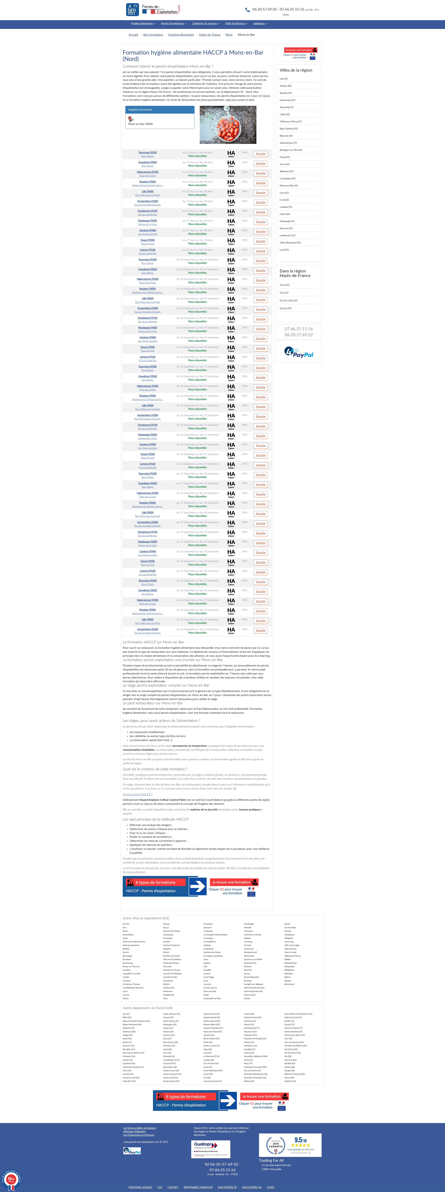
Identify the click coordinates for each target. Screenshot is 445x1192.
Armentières (128, 935)
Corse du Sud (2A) (131, 1078)
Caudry (126, 977)
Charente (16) (129, 1063)
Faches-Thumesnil (171, 945)
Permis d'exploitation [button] (173, 23)
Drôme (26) (168, 1032)
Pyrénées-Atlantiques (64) (255, 1074)
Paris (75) (248, 1063)
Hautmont (168, 991)
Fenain (166, 952)
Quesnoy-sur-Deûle (253, 959)
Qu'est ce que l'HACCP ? (137, 794)
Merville (247, 928)
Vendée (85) (289, 1063)
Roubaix (248, 981)
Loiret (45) (208, 1074)
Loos (206, 981)
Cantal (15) (128, 1060)
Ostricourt (248, 949)
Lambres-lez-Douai (212, 952)
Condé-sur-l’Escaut (131, 984)
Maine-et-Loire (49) (252, 1017)
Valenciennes (290, 949)
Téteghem (288, 938)
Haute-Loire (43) (170, 1078)
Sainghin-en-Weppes (253, 984)
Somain (287, 931)
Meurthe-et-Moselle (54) (255, 1039)
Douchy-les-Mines (171, 931)
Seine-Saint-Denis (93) (294, 1035)
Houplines (208, 924)
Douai (166, 928)
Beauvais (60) (286, 136)
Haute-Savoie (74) (212, 1017)
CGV (159, 1187)
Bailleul (126, 949)
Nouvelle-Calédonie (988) (255, 1056)
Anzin (125, 931)
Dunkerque (168, 935)
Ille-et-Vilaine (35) (212, 1039)
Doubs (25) (168, 1028)
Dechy (126, 998)
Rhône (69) (249, 1081)
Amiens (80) (286, 86)
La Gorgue (208, 938)
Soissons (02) (286, 228)
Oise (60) (284, 293)
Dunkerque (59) (287, 100)
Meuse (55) (249, 1042)
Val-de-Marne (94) (292, 1053)
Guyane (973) (169, 1063)
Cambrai (126, 970)
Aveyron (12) (128, 1046)
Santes (247, 998)
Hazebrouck (168, 995)
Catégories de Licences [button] (205, 23)
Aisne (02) (285, 285)
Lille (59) (284, 79)
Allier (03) (127, 1017)
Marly (206, 995)
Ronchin (248, 970)
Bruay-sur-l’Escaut (131, 966)
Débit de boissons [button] (235, 23)
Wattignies (289, 970)
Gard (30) (167, 1049)
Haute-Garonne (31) (172, 1074)
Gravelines (168, 981)
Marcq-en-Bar (210, 991)
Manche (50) (250, 1021)
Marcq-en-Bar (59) (289, 186)
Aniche (126, 924)
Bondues (127, 959)
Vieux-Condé (290, 952)
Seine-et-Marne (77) (293, 1028)
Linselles (207, 970)
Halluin (166, 984)
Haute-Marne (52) (171, 1081)
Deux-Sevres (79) (171, 1021)
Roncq (247, 974)
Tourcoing (289, 942)
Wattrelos (288, 974)
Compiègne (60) (287, 179)
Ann (125, 928)
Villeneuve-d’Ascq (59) (291, 122)
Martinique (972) (251, 1028)
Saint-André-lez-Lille (253, 991)
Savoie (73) (289, 1024)
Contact (173, 1187)
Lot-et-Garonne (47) (213, 1081)
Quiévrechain (250, 963)
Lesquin (207, 963)
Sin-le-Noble (290, 928)
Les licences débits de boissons (139, 1128)
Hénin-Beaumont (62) (290, 243)
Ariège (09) (127, 1035)
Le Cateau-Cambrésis (213, 956)
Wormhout (289, 984)
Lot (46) (207, 1078)
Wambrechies (290, 963)
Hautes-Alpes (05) (212, 1024)
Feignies (167, 949)
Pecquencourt (250, 952)
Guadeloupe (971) (171, 1060)
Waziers (287, 981)
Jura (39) (207, 1053)
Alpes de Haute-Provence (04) (136, 1021)
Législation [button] (259, 23)
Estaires (166, 942)
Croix (125, 991)
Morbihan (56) (250, 1046)
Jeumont (208, 928)
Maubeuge (249, 924)
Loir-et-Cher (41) (211, 1063)
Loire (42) (208, 1067)
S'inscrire (260, 154)
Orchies (247, 945)
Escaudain (168, 938)
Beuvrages (127, 956)
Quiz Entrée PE (227, 1187)
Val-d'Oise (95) (291, 1049)
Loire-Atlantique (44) (213, 1071)
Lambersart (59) (287, 236)
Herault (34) (209, 1035)
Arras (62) (284, 164)
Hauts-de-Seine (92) (213, 1032)
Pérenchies (249, 956)
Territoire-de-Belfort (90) (295, 1046)
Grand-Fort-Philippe (172, 974)
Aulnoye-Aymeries (131, 945)
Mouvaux (248, 931)
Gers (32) (167, 1053)
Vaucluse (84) (290, 1060)
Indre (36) (208, 1042)
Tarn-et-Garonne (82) (294, 1042)
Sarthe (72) (289, 1021)
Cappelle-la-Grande (131, 974)
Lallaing (207, 945)
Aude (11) (127, 1042)
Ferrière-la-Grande (171, 956)
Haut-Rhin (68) (170, 1067)
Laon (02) (284, 250)
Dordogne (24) (169, 1024)
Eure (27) (167, 1039)
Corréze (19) (128, 1074)
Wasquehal (289, 966)
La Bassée (208, 931)
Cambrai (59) (286, 207)
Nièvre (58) (249, 1053)
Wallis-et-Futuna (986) (294, 1074)
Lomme (207, 974)
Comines (127, 981)
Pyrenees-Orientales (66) (255, 1078)
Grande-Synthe (170, 977)
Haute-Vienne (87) (212, 1021)
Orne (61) (248, 1060)
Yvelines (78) (290, 1081)
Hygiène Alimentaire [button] (142, 23)
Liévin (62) (285, 214)
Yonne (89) (289, 1078)
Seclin (287, 924)
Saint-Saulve (250, 995)
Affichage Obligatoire (134, 1131)
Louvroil (207, 984)
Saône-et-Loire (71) (293, 1017)
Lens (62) (284, 193)
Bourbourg (128, 963)
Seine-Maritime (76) (293, 1032)
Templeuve (289, 935)
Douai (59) (285, 157)
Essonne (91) (169, 1035)
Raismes (248, 966)
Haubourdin (168, 988)
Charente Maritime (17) (133, 1067)
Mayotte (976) (250, 1035)
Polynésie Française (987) (255, 1067)
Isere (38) (208, 1049)
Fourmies (167, 966)
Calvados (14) (129, 1056)
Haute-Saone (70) (212, 1014)
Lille (205, 966)
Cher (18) (127, 1071)
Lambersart (209, 949)
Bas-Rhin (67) (129, 1049)
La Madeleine (210, 942)
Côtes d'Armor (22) (171, 1014)
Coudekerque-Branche (133, 988)
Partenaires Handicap (198, 1187)
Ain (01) (126, 1014)
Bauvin (126, 952)
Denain (166, 924)
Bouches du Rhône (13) (133, 1053)
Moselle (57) (249, 1049)
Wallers (287, 959)
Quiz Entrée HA (252, 1187)
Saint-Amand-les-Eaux (254, 988)
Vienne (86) (289, 1067)
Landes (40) (209, 1060)
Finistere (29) (169, 1046)
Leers (206, 959)
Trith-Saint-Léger (292, 945)
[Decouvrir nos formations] (299, 53)
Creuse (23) (168, 1017)
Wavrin (287, 977)
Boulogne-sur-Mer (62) (291, 150)
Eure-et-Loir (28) (170, 1042)
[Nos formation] (197, 886)
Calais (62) (285, 114)
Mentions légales (140, 1187)
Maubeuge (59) (287, 221)
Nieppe (247, 938)
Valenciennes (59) (288, 143)
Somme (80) (286, 308)
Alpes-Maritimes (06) (132, 1024)
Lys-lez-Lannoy (210, 988)
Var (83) (287, 1056)
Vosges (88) (289, 1071)
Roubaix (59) (286, 93)
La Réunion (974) (211, 1056)
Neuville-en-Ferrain (252, 935)
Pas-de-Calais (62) (288, 300)
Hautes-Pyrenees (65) (213, 1028)
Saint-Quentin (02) (289, 129)
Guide (270, 1187)
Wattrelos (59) (287, 171)
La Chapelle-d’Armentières (215, 935)
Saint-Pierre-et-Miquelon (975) (298, 1014)
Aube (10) (127, 1039)
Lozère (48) (249, 1014)
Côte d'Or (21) (129, 1081)
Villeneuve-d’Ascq (292, 956)
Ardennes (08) (129, 1032)
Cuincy (126, 995)
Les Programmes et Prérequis (138, 1135)
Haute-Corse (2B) (171, 1071)
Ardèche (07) (128, 1028)
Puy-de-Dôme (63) (252, 1071)
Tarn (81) (288, 1039)
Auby (125, 938)
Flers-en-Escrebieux (172, 959)
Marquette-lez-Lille (212, 998)
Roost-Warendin (251, 977)
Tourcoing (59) (287, 107)
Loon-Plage (209, 977)
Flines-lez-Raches (171, 963)
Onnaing (248, 942)
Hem (165, 998)
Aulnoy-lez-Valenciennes (134, 942)
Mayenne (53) (250, 1032)
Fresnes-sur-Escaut (171, 970)
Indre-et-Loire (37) (212, 1046)
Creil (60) (284, 200)
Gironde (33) (169, 1056)
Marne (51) (249, 1024)
